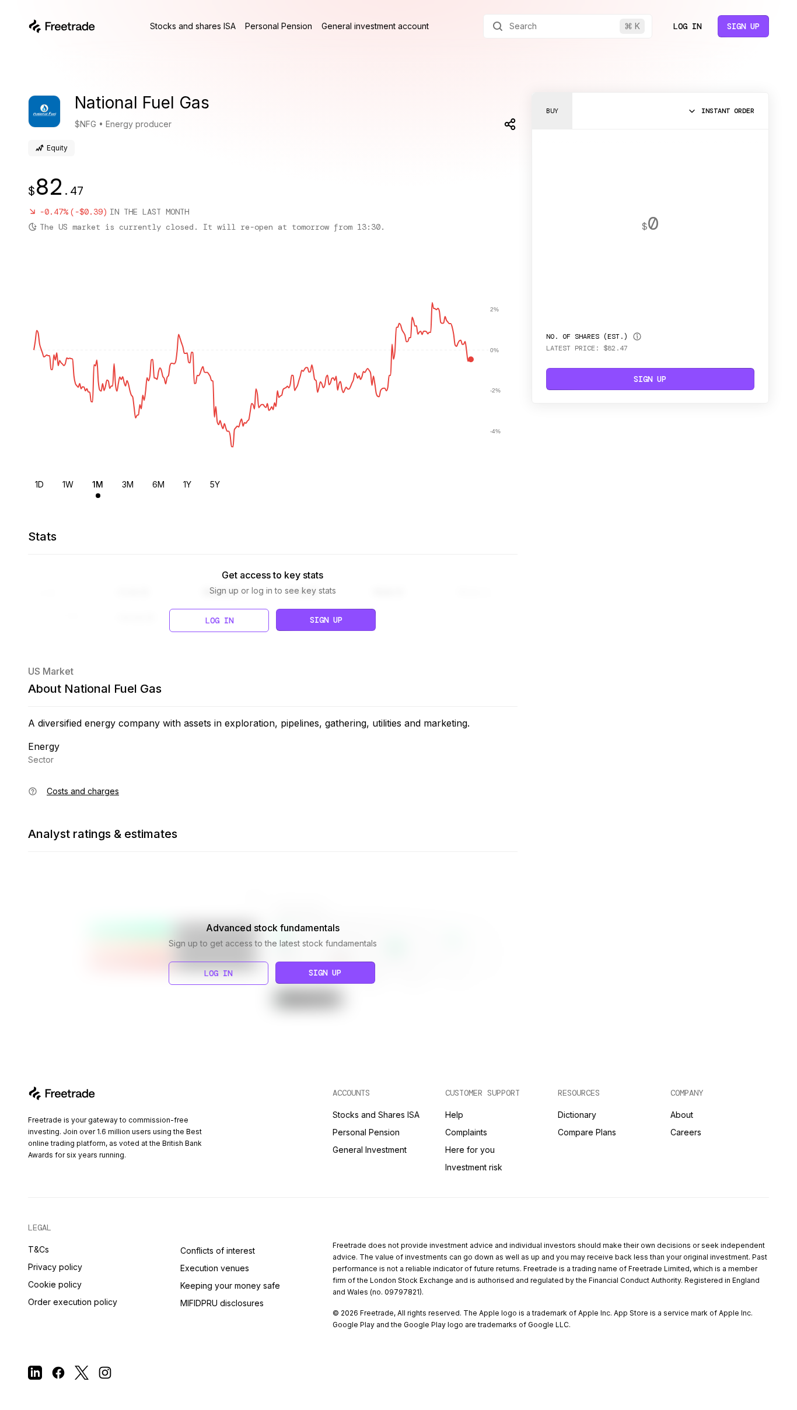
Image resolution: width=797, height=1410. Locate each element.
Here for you (470, 1150)
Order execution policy (72, 1302)
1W (68, 484)
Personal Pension (278, 26)
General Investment (370, 1150)
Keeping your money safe (230, 1285)
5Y (215, 484)
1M (97, 484)
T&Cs (38, 1249)
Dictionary (577, 1115)
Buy (552, 110)
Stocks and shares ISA (193, 26)
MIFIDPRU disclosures (222, 1303)
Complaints (466, 1132)
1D (39, 484)
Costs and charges (83, 791)
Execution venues (214, 1268)
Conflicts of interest (217, 1250)
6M (158, 484)
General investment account (375, 26)
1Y (187, 484)
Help (454, 1115)
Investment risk (473, 1167)
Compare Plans (587, 1132)
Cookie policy (55, 1284)
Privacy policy (55, 1267)
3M (128, 484)
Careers (685, 1132)
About (681, 1115)
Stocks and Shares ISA (376, 1115)
